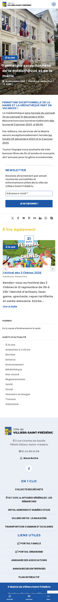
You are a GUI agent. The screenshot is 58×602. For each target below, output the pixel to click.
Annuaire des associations (29, 560)
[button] (5, 269)
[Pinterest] (29, 218)
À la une (10, 57)
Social (9, 389)
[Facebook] (18, 218)
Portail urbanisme (30, 551)
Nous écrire (31, 458)
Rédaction (46, 81)
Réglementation (15, 379)
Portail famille (30, 543)
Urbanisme (12, 404)
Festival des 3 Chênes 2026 (22, 272)
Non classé (12, 374)
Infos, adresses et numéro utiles (29, 509)
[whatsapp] (46, 218)
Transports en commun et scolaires (29, 526)
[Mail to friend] (34, 218)
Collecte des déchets (29, 489)
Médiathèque (13, 369)
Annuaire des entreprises (29, 568)
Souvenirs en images (17, 394)
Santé (9, 384)
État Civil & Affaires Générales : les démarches (29, 499)
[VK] (23, 218)
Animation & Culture (17, 349)
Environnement (14, 364)
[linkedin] (40, 218)
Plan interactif (29, 577)
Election (10, 354)
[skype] (51, 218)
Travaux (10, 399)
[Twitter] (13, 218)
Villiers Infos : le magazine (29, 518)
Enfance (10, 359)
